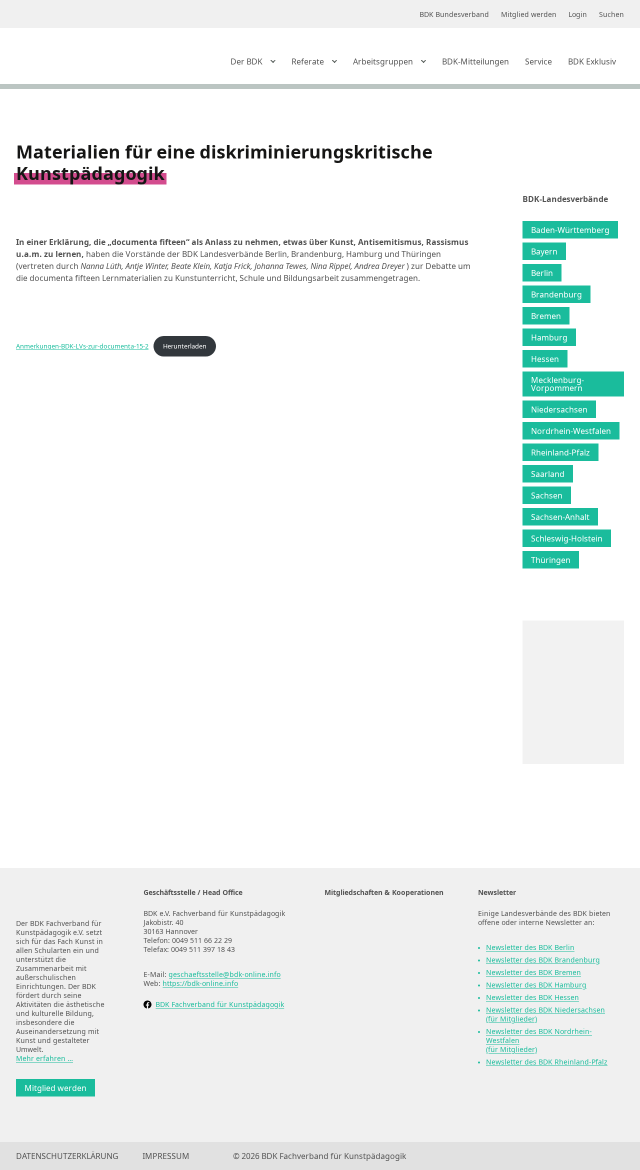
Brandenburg (556, 294)
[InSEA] (374, 927)
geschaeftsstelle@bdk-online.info (224, 974)
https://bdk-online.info (200, 983)
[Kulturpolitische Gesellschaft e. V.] (374, 1060)
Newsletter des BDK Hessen (532, 997)
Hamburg (549, 337)
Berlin (542, 273)
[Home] (63, 898)
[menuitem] (253, 62)
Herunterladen (184, 346)
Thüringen (550, 560)
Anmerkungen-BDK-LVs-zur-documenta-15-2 (82, 346)
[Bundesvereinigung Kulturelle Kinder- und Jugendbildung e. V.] (374, 1104)
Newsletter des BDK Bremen (533, 972)
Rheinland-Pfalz (560, 452)
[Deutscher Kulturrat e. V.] (374, 971)
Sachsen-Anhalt (560, 517)
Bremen (546, 316)
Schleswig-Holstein (566, 538)
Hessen (545, 359)
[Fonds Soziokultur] (374, 1016)
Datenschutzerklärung (67, 1156)
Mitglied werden (55, 1088)
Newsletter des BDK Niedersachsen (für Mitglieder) (545, 1014)
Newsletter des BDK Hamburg (536, 985)
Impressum (166, 1156)
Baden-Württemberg (570, 230)
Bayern (544, 251)
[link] (81, 59)
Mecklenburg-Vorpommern (557, 384)
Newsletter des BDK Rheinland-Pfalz (547, 1061)
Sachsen (546, 495)
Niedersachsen (559, 409)
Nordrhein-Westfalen (571, 431)
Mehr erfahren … (44, 1058)
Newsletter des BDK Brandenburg (543, 959)
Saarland (547, 474)
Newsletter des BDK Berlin (530, 947)
